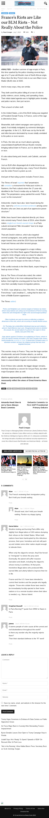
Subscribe (41, 808)
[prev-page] (23, 479)
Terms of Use (30, 808)
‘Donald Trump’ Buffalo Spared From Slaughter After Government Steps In (8, 470)
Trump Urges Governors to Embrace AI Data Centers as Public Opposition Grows (24, 720)
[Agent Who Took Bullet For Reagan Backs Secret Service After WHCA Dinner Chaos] (40, 460)
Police (29, 388)
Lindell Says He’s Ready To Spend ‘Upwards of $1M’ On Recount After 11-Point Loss (21, 741)
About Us (8, 808)
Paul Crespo (7, 32)
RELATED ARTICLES (13, 451)
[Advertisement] (24, 776)
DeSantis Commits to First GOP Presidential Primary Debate (37, 405)
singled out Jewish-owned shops (20, 223)
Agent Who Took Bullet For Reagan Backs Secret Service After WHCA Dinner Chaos (40, 470)
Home (3, 9)
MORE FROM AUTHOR (35, 451)
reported (20, 183)
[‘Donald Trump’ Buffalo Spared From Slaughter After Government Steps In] (8, 460)
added (12, 301)
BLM (9, 388)
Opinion (9, 9)
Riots (35, 388)
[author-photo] (24, 419)
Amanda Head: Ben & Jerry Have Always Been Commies (11, 405)
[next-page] (26, 479)
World (12, 13)
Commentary (22, 465)
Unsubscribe (24, 811)
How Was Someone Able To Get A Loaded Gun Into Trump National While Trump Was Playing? (24, 471)
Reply (10, 503)
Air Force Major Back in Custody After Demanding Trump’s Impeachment (22, 727)
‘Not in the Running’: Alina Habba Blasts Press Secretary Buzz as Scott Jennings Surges (24, 747)
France (15, 388)
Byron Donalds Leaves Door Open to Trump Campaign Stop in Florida (23, 734)
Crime (35, 465)
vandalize (8, 185)
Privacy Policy (18, 808)
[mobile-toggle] (3, 3)
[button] (45, 3)
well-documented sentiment (25, 206)
